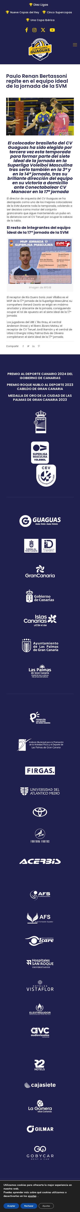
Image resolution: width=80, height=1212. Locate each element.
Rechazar (28, 1205)
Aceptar (11, 1205)
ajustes (32, 1196)
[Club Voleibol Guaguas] (40, 49)
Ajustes (46, 1205)
